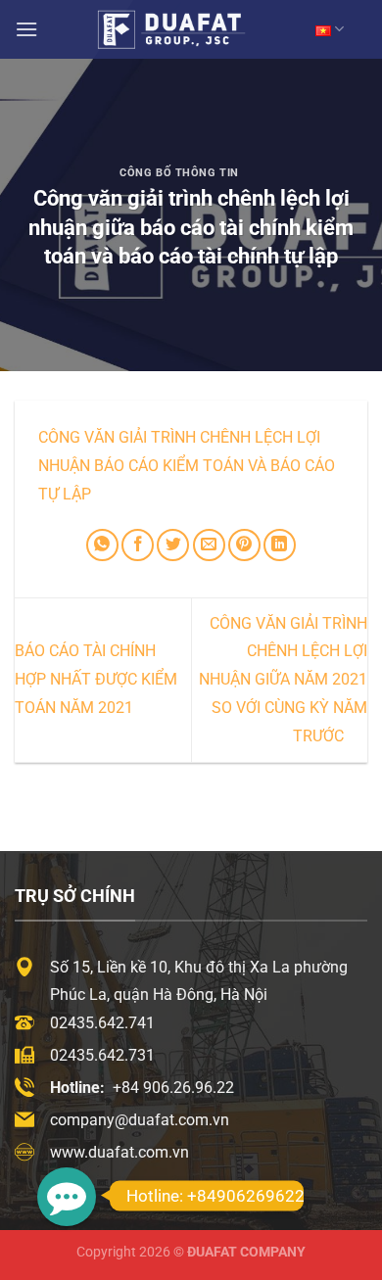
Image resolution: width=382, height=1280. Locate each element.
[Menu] (26, 29)
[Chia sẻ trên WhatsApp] (102, 545)
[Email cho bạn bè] (209, 545)
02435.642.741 (102, 1023)
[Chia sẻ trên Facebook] (137, 545)
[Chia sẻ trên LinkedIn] (279, 545)
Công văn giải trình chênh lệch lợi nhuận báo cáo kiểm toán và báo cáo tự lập (186, 465)
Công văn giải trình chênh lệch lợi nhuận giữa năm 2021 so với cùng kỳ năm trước (283, 679)
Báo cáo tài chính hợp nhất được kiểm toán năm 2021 (96, 679)
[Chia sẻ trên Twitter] (173, 545)
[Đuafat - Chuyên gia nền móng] (191, 29)
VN (329, 29)
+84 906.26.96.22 (173, 1087)
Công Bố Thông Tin (179, 172)
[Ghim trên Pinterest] (244, 545)
